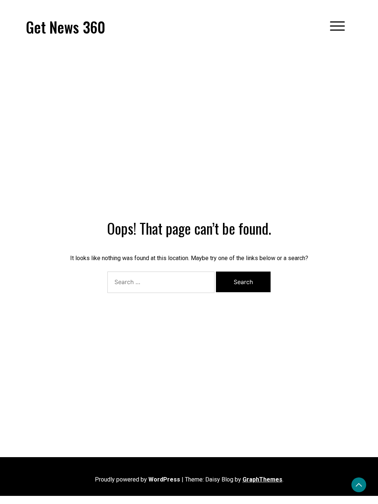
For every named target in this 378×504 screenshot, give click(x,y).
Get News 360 (65, 27)
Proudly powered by (137, 479)
